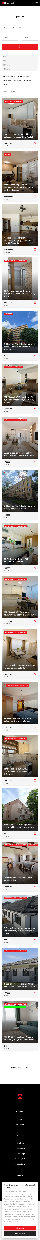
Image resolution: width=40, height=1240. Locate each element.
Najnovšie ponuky (9, 76)
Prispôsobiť (20, 1234)
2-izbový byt (20, 1153)
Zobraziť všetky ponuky (19, 1068)
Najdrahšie (17, 80)
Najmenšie (27, 80)
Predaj (5, 91)
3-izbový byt (20, 1159)
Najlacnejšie (7, 80)
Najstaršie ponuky (23, 76)
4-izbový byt (20, 1164)
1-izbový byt (20, 1148)
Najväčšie (6, 85)
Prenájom (13, 91)
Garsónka (20, 1143)
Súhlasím (20, 1228)
